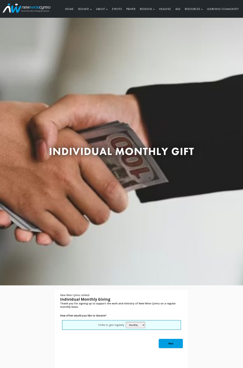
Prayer (130, 9)
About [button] (101, 9)
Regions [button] (146, 9)
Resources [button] (193, 9)
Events (117, 9)
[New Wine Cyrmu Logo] (27, 8)
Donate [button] (84, 9)
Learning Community (223, 9)
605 (178, 9)
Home (69, 9)
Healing (165, 9)
